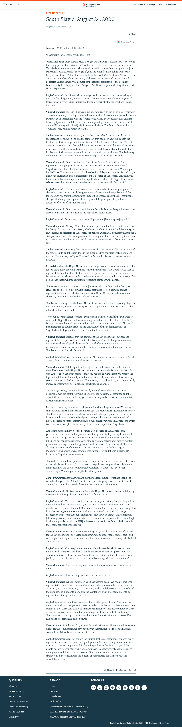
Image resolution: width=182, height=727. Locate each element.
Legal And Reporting (18, 707)
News (52, 686)
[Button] (132, 34)
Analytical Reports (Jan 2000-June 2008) (68, 717)
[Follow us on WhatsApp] (137, 687)
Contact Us (14, 717)
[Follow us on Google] (112, 687)
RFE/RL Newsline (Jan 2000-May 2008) (68, 712)
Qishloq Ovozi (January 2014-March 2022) (69, 707)
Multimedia (55, 702)
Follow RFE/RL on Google (144, 4)
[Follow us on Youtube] (93, 687)
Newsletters (55, 697)
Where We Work (16, 691)
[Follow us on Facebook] (125, 687)
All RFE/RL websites (167, 4)
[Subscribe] (144, 687)
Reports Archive (55, 13)
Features (54, 691)
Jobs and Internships (18, 702)
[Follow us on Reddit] (99, 687)
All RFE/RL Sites (16, 712)
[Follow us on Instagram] (106, 687)
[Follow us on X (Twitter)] (118, 687)
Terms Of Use (15, 697)
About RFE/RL (15, 686)
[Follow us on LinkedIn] (131, 687)
